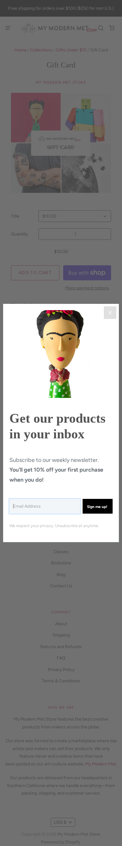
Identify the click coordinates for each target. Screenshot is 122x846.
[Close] (110, 312)
